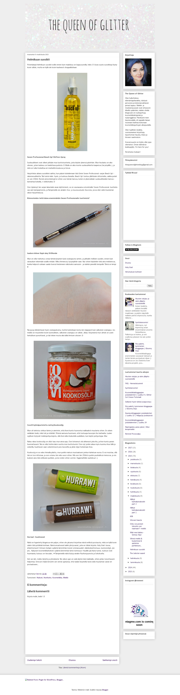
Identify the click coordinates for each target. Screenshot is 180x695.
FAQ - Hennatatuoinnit (134, 384)
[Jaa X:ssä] (58, 574)
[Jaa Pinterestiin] (63, 574)
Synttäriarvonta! (141, 323)
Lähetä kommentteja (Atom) (74, 668)
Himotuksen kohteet (133, 272)
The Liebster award (137, 553)
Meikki (65, 578)
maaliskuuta (135, 496)
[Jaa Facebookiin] (61, 574)
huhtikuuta (134, 492)
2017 (130, 448)
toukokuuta (135, 488)
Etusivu (72, 660)
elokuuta (134, 476)
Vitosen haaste (136, 520)
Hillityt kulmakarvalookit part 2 (137, 501)
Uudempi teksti (34, 660)
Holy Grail (129, 267)
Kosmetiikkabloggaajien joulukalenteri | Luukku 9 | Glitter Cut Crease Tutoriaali (138, 395)
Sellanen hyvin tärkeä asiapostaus (138, 402)
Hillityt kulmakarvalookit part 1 (137, 510)
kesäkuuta (134, 484)
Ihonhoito (47, 578)
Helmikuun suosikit (137, 550)
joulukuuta (134, 460)
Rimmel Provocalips (133, 434)
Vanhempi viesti (109, 660)
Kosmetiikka (57, 578)
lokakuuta (134, 468)
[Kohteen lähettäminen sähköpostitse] (54, 574)
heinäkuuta (134, 480)
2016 (130, 452)
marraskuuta (135, 464)
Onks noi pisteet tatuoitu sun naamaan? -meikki (138, 526)
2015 (130, 456)
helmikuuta (135, 558)
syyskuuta (134, 472)
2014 (130, 568)
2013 (130, 572)
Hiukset (40, 578)
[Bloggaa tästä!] (56, 574)
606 (131, 516)
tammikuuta (135, 562)
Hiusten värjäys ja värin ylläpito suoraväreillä (142, 301)
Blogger (105, 690)
